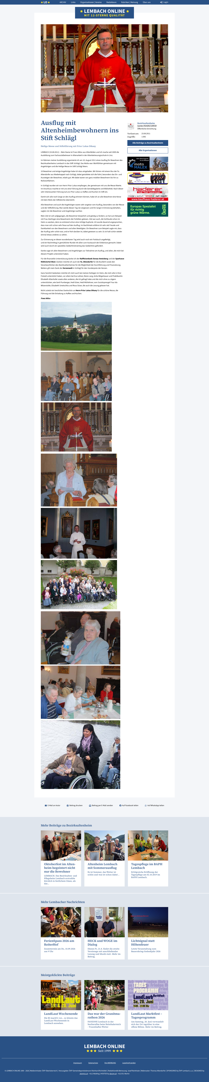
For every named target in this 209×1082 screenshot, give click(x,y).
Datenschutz (93, 1063)
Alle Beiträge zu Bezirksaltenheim (147, 142)
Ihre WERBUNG (110, 1063)
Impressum (77, 1063)
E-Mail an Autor (54, 805)
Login (165, 2)
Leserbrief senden (129, 1063)
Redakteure (111, 2)
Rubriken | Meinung (129, 2)
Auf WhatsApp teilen (155, 805)
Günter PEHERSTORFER (147, 125)
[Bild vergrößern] (130, 126)
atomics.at (84, 1073)
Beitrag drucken (76, 805)
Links (73, 2)
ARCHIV (63, 2)
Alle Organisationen (148, 150)
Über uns (147, 2)
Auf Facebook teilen (130, 805)
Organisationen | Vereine (91, 2)
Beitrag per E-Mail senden (102, 805)
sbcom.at (113, 1073)
